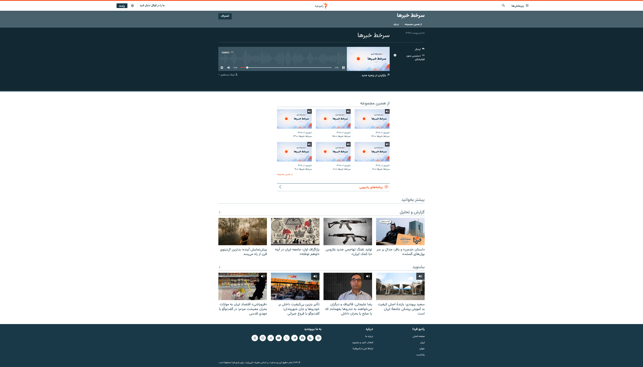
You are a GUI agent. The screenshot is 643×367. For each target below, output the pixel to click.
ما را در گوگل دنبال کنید (152, 6)
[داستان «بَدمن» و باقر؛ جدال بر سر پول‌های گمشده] (400, 231)
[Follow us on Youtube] (278, 338)
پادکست (420, 355)
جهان (422, 349)
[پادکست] (132, 5)
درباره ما (369, 336)
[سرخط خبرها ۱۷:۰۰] (372, 119)
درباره (396, 24)
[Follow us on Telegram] (294, 338)
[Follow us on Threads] (255, 338)
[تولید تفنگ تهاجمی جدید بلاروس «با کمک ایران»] (348, 231)
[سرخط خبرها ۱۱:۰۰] (372, 152)
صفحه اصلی (419, 336)
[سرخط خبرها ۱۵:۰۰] (333, 119)
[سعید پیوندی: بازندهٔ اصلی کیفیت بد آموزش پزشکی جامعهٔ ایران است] (400, 286)
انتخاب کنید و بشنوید (362, 342)
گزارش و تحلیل (412, 212)
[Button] (420, 50)
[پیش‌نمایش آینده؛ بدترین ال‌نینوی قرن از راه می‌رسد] (242, 231)
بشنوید (418, 267)
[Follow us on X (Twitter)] (286, 338)
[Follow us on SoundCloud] (270, 338)
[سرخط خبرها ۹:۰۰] (294, 152)
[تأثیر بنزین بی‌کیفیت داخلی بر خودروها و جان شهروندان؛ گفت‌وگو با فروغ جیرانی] (295, 286)
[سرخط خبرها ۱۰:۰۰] (333, 152)
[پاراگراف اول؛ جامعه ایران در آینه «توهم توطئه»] (295, 231)
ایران (422, 342)
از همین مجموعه (413, 24)
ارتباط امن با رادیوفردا (363, 349)
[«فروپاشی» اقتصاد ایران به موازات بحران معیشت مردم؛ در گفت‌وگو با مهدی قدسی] (242, 286)
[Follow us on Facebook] (302, 338)
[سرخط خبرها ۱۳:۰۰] (294, 119)
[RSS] (310, 338)
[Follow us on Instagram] (263, 338)
